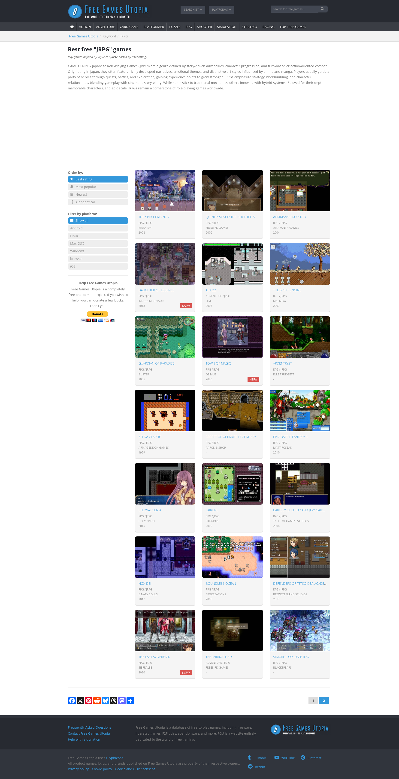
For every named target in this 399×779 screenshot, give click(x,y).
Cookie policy (102, 769)
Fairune (212, 510)
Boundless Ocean (221, 583)
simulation (227, 26)
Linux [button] (74, 236)
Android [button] (76, 228)
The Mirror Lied (219, 656)
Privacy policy (78, 769)
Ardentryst (282, 363)
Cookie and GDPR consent (135, 769)
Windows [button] (77, 251)
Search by (192, 10)
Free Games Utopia (83, 36)
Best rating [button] (83, 179)
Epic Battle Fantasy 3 (290, 437)
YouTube (288, 758)
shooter (204, 26)
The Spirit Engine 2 (154, 217)
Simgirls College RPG (291, 656)
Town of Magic (218, 363)
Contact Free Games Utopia (89, 733)
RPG (189, 26)
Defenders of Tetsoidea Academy (301, 583)
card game (129, 26)
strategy (249, 26)
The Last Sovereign (154, 656)
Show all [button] (81, 220)
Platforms (220, 10)
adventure (105, 26)
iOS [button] (73, 266)
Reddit (260, 767)
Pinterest (314, 758)
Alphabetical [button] (85, 202)
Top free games (293, 26)
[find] (323, 9)
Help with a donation (84, 739)
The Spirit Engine (287, 290)
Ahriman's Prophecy (289, 217)
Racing (269, 26)
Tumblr (260, 758)
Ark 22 (211, 290)
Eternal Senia (150, 510)
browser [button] (76, 258)
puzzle (175, 26)
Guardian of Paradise (157, 363)
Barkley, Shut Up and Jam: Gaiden (300, 510)
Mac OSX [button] (77, 243)
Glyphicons (114, 758)
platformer (154, 26)
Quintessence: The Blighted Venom (235, 217)
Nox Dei (145, 583)
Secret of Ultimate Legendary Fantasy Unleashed (247, 437)
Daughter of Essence (157, 290)
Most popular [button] (85, 187)
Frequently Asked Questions (89, 727)
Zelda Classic (150, 437)
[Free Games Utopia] (121, 11)
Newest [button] (81, 194)
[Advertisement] (199, 125)
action (85, 26)
